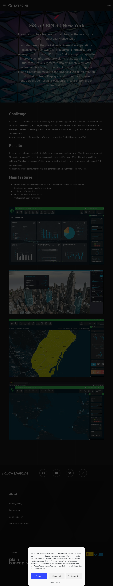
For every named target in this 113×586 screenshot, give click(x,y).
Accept (39, 576)
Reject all (56, 576)
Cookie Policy (55, 582)
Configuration (74, 576)
